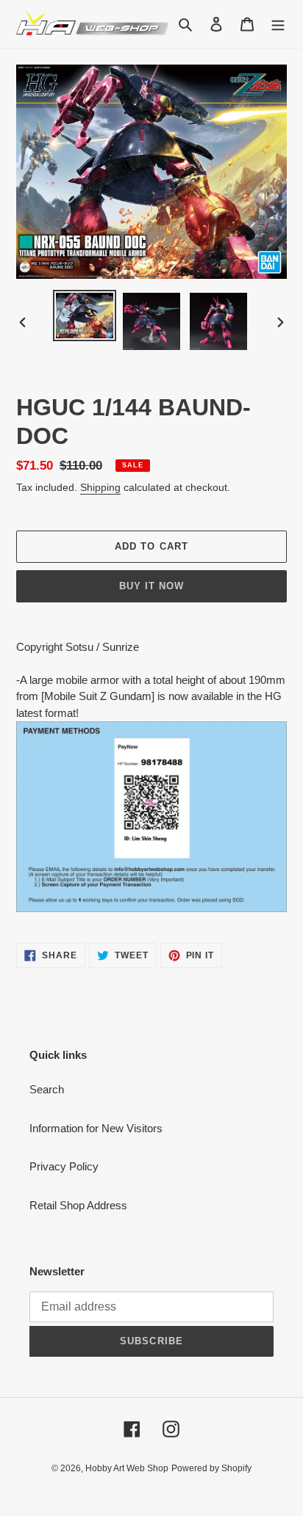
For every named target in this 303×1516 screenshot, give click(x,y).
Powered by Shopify (211, 1468)
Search (46, 1089)
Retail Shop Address (78, 1205)
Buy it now (151, 585)
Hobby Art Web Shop (126, 1468)
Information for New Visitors (96, 1128)
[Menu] (278, 24)
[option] (84, 315)
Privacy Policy (64, 1166)
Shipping (100, 487)
